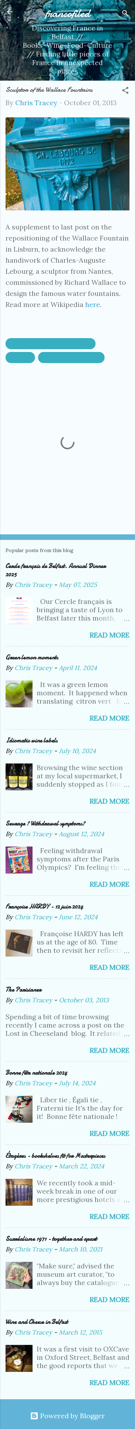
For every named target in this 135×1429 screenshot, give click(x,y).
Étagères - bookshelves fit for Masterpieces (55, 1155)
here (92, 304)
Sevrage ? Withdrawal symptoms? (45, 823)
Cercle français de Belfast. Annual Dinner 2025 (56, 570)
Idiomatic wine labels (31, 740)
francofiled (67, 13)
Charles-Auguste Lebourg (50, 343)
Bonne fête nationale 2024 (36, 1072)
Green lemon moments (32, 657)
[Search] (125, 14)
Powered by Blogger (71, 1415)
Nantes (20, 357)
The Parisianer (23, 989)
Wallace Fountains (71, 357)
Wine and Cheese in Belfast (37, 1322)
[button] (125, 91)
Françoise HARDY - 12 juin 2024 (44, 906)
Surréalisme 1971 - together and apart (51, 1238)
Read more (109, 635)
